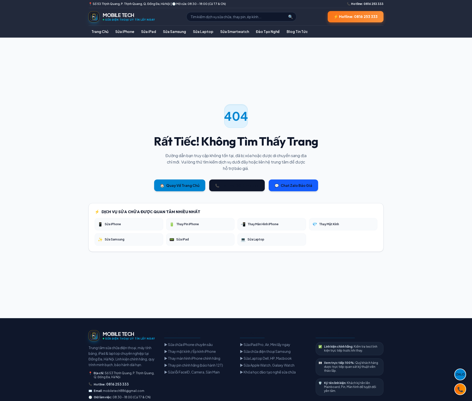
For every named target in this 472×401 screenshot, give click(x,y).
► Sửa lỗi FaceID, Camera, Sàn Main (192, 372)
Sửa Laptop (203, 31)
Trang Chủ (99, 31)
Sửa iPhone (124, 31)
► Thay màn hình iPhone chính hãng (192, 358)
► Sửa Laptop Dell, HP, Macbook (266, 358)
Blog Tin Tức (297, 31)
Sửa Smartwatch (234, 31)
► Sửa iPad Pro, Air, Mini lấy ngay (265, 344)
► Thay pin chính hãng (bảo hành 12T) (193, 365)
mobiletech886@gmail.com (123, 391)
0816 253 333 (117, 384)
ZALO (460, 374)
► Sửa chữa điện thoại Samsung (265, 351)
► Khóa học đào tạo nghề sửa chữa (268, 372)
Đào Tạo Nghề (268, 31)
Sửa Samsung (174, 31)
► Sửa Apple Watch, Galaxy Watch (267, 365)
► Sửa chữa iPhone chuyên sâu (188, 344)
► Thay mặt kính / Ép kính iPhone (190, 351)
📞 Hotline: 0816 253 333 (365, 4)
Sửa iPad (148, 31)
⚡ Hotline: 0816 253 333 (356, 16)
